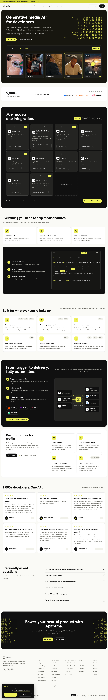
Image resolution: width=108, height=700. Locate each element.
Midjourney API (87, 146)
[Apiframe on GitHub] (8, 669)
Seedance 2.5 (55, 660)
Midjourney (54, 668)
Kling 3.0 (53, 677)
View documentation (26, 39)
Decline (25, 695)
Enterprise (41, 6)
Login (102, 6)
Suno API (85, 168)
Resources (59, 6)
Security (95, 668)
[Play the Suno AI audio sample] (93, 64)
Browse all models (92, 201)
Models (23, 6)
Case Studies (41, 677)
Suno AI (53, 680)
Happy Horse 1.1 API (40, 192)
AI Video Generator (70, 663)
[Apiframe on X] (4, 669)
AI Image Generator (70, 660)
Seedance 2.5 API (15, 146)
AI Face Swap (69, 668)
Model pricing (41, 666)
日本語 (83, 695)
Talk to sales (92, 6)
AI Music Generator (70, 666)
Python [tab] (91, 253)
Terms (95, 674)
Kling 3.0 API (63, 168)
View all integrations (17, 419)
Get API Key (11, 39)
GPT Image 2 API (14, 168)
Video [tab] (92, 118)
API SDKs (81, 666)
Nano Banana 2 (55, 674)
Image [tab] (85, 118)
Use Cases (40, 674)
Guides (81, 663)
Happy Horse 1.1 (55, 686)
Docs (17, 6)
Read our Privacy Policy (22, 690)
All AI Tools (68, 671)
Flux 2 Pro (54, 683)
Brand (95, 663)
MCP (35, 6)
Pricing (29, 6)
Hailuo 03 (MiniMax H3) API (41, 145)
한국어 (78, 695)
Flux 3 (53, 666)
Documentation (41, 680)
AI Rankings (68, 674)
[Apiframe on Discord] (12, 669)
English (73, 695)
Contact (95, 666)
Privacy (95, 671)
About (95, 660)
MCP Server (40, 668)
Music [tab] (98, 118)
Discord (81, 671)
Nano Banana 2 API (39, 168)
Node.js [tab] (84, 253)
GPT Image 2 (54, 671)
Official (18, 127)
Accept (10, 695)
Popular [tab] (77, 118)
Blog (80, 660)
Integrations (50, 6)
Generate (96, 48)
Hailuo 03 (54, 663)
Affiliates (81, 668)
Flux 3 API (61, 146)
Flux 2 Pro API (14, 192)
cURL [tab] (96, 253)
